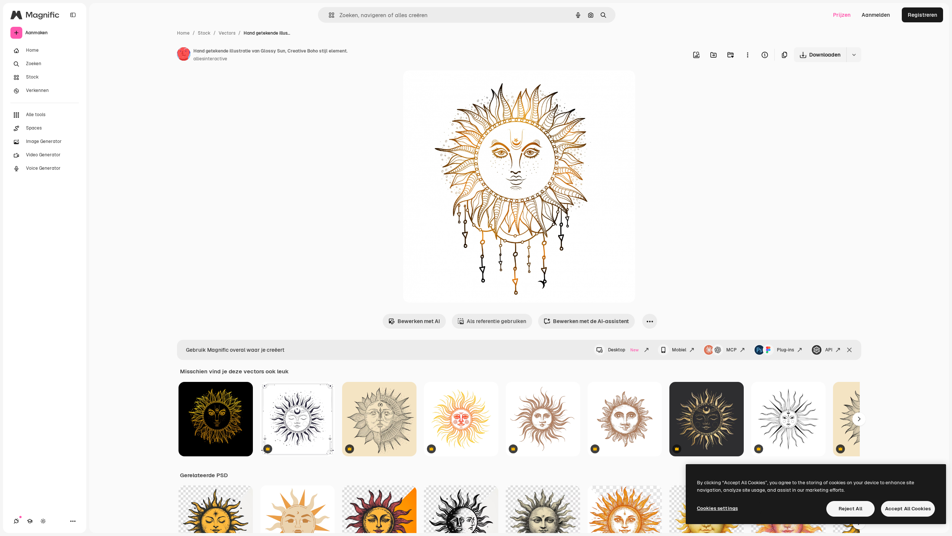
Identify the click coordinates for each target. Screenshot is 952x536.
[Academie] (30, 521)
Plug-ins (785, 350)
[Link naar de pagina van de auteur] (183, 55)
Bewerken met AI (419, 321)
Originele (452, 84)
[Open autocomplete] (328, 15)
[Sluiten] (849, 350)
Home (183, 33)
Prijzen (841, 15)
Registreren (922, 15)
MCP (731, 350)
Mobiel (679, 350)
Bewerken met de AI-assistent (591, 321)
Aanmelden (876, 15)
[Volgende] (859, 419)
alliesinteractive (210, 59)
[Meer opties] (747, 54)
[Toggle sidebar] (73, 15)
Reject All (850, 508)
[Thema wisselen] (43, 521)
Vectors (227, 33)
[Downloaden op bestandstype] (853, 54)
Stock (204, 33)
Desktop (623, 350)
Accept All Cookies (908, 508)
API (828, 350)
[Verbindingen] (16, 521)
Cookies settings (717, 508)
